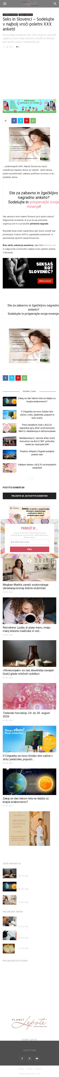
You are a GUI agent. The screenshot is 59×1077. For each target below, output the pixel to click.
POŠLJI (29, 549)
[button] (29, 528)
